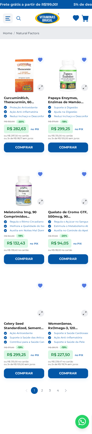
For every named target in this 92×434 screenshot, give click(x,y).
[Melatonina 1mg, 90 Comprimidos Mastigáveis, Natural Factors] (24, 190)
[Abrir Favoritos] (76, 18)
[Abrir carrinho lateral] (85, 18)
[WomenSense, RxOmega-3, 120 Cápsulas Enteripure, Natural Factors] (68, 302)
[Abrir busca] (19, 18)
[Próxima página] (65, 390)
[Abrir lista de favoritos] (76, 18)
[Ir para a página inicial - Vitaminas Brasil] (47, 18)
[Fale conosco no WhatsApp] (82, 422)
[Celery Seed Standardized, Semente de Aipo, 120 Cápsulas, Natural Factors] (24, 302)
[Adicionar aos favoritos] (40, 60)
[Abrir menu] (8, 18)
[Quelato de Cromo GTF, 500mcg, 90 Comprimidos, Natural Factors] (68, 190)
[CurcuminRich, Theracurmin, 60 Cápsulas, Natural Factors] (24, 76)
